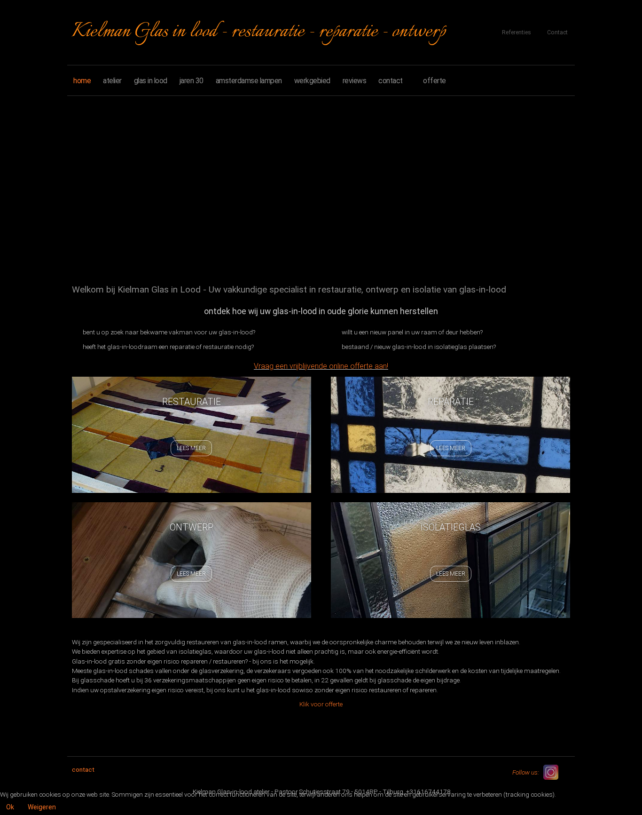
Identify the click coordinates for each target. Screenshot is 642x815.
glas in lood (150, 80)
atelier (112, 80)
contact (390, 80)
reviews (355, 80)
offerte (434, 80)
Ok (10, 807)
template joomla (638, 779)
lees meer (191, 448)
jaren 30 (192, 80)
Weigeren (42, 807)
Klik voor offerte (321, 704)
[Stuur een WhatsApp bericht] (567, 771)
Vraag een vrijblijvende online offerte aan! (321, 366)
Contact (557, 32)
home (82, 80)
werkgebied (312, 80)
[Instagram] (550, 772)
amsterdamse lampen (249, 80)
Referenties (516, 32)
